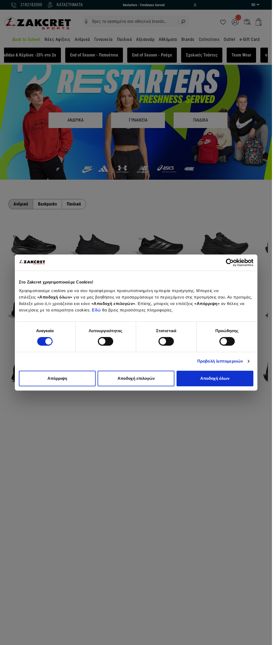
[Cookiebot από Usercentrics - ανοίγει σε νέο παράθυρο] (229, 262)
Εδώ (97, 310)
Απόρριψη (57, 378)
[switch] (105, 341)
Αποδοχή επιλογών (136, 378)
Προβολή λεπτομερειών (220, 361)
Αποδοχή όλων (214, 378)
